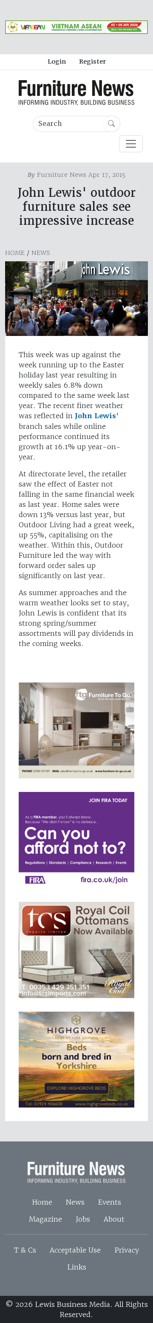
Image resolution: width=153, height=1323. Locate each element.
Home (15, 253)
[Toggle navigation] (131, 143)
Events (109, 1202)
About (114, 1219)
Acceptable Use (75, 1250)
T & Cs (25, 1250)
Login (57, 61)
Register (92, 61)
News (40, 253)
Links (76, 1267)
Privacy (126, 1250)
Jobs (83, 1219)
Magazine (45, 1219)
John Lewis (95, 415)
